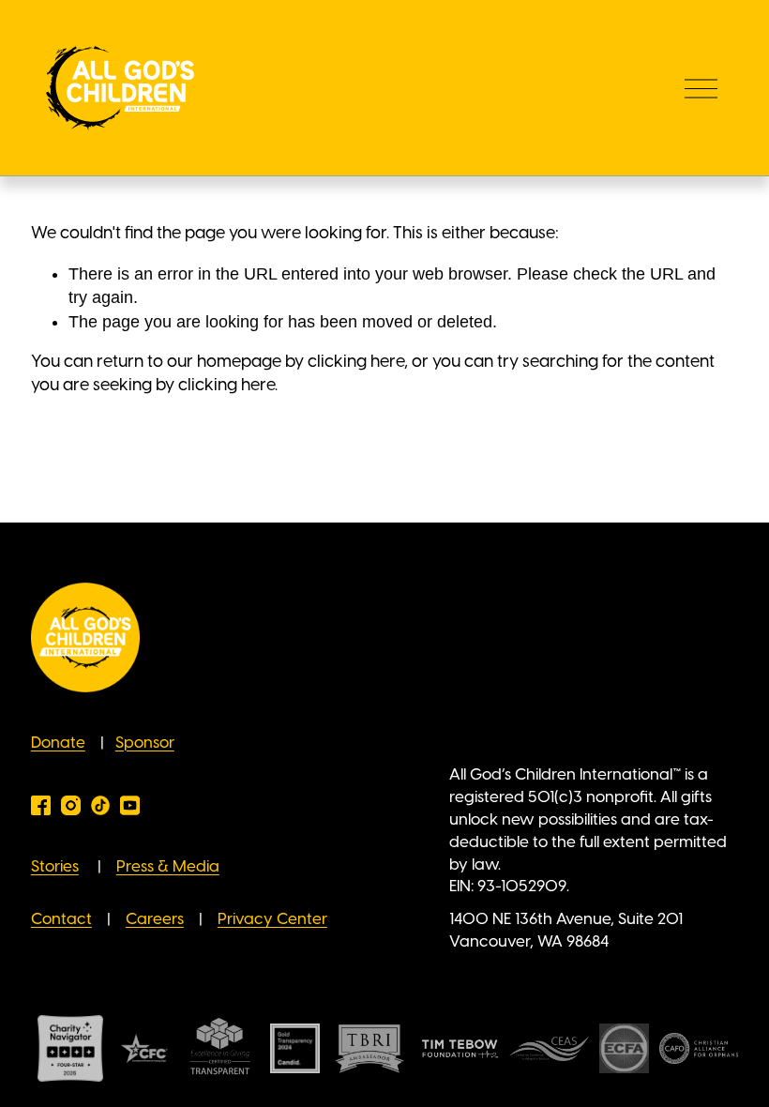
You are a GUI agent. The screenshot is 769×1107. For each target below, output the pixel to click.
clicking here (356, 362)
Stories (55, 866)
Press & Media (167, 866)
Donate (58, 743)
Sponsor (144, 743)
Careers (155, 919)
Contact (61, 919)
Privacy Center (272, 919)
